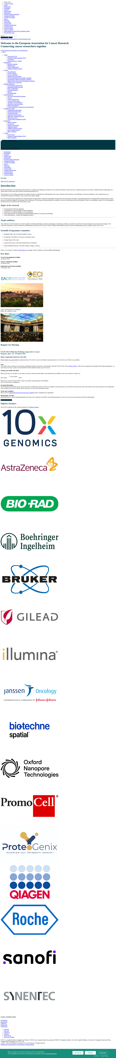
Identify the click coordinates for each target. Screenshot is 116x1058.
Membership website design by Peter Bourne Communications (17, 1044)
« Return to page (8, 3)
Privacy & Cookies (9, 1037)
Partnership (7, 121)
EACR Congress (12, 73)
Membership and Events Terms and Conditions (21, 392)
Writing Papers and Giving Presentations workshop (21, 81)
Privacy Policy (73, 366)
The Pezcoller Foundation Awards (16, 119)
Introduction (7, 6)
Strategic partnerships (13, 125)
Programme (7, 8)
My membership (11, 93)
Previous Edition (8, 28)
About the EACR (12, 56)
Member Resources (9, 84)
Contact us (7, 1032)
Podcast (9, 91)
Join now (6, 1031)
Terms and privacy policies (14, 61)
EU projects (10, 124)
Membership (7, 62)
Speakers (6, 9)
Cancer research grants (13, 101)
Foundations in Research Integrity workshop (19, 79)
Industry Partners (12, 122)
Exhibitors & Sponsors (10, 25)
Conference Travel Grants (14, 114)
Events (6, 70)
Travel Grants (7, 23)
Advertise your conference (14, 82)
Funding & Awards (9, 108)
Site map (6, 1034)
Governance (10, 59)
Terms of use (7, 1035)
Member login (4, 37)
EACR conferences (12, 75)
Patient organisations (13, 105)
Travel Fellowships (12, 113)
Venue (5, 19)
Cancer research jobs (13, 99)
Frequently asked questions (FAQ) (16, 58)
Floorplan (6, 20)
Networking (7, 22)
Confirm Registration (6, 400)
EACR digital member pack (14, 85)
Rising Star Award (12, 118)
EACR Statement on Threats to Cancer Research (20, 107)
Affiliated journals (12, 127)
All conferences (11, 71)
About (5, 55)
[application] (58, 1053)
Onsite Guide (7, 11)
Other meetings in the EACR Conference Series (17, 31)
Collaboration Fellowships (14, 110)
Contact (6, 133)
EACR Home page (9, 32)
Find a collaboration (12, 88)
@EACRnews (22, 250)
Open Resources (8, 95)
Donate (10, 37)
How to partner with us (13, 130)
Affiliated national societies (14, 68)
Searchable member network (15, 87)
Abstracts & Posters (9, 16)
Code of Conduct (8, 29)
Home (5, 5)
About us (6, 1029)
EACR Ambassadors (13, 67)
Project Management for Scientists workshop (19, 78)
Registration (7, 13)
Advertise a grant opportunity (15, 104)
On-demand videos (12, 90)
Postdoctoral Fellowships (14, 111)
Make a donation (11, 131)
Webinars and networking (14, 76)
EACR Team (11, 134)
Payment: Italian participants (11, 14)
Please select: (7, 2)
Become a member (12, 64)
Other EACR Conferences (8, 181)
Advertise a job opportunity (14, 102)
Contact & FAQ (8, 26)
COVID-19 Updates (9, 17)
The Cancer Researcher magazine (16, 96)
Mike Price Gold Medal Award (15, 116)
